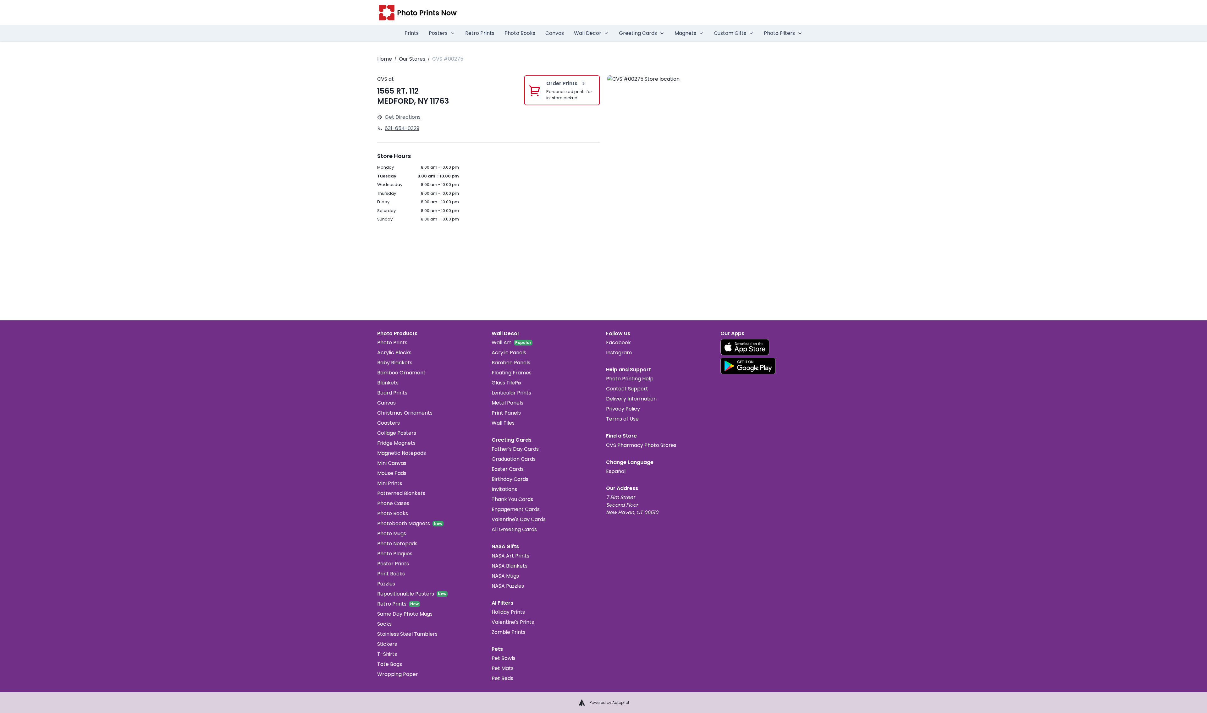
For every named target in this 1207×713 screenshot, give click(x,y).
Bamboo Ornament (401, 372)
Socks (384, 624)
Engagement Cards (516, 509)
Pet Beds (502, 678)
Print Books (391, 573)
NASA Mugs (505, 576)
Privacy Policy (623, 408)
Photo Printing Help (629, 378)
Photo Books (519, 33)
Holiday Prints (508, 612)
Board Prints (392, 392)
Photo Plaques (394, 553)
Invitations (504, 489)
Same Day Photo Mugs (405, 614)
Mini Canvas (391, 463)
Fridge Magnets (396, 443)
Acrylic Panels (509, 352)
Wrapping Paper (397, 674)
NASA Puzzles (508, 586)
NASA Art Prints (510, 555)
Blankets (388, 382)
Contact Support (627, 388)
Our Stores (412, 59)
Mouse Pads (391, 473)
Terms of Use (622, 418)
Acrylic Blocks (394, 352)
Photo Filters (779, 33)
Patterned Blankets (401, 493)
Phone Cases (393, 503)
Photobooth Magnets (403, 523)
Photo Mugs (391, 533)
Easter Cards (508, 469)
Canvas (554, 33)
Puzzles (386, 583)
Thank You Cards (512, 499)
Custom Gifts (730, 33)
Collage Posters (396, 433)
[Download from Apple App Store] (744, 347)
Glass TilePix (506, 382)
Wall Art (501, 342)
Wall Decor (587, 33)
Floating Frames (512, 372)
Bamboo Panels (511, 362)
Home (384, 59)
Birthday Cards (510, 479)
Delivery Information (631, 398)
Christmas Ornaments (405, 412)
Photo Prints (392, 342)
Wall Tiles (503, 423)
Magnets (685, 33)
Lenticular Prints (511, 392)
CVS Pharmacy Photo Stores (641, 445)
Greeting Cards (638, 33)
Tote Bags (389, 664)
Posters (438, 33)
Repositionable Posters (405, 593)
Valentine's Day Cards (519, 519)
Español (616, 471)
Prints (412, 33)
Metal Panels (507, 402)
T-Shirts (387, 654)
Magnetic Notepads (401, 453)
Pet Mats (503, 668)
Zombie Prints (509, 632)
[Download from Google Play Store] (748, 366)
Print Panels (506, 412)
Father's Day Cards (515, 449)
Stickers (387, 644)
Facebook (618, 342)
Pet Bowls (503, 658)
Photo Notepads (397, 543)
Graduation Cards (514, 459)
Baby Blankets (394, 362)
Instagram (619, 352)
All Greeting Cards (514, 529)
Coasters (388, 423)
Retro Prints (479, 33)
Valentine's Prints (513, 622)
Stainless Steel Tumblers (407, 634)
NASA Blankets (509, 565)
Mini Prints (389, 483)
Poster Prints (393, 563)
